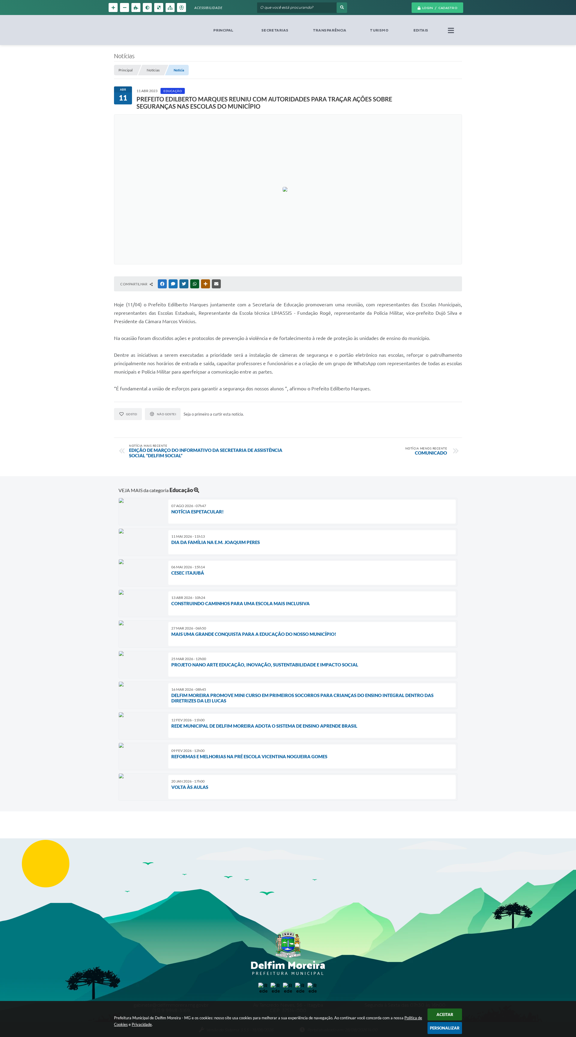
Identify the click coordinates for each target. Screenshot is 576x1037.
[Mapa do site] (170, 7)
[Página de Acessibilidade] (181, 7)
